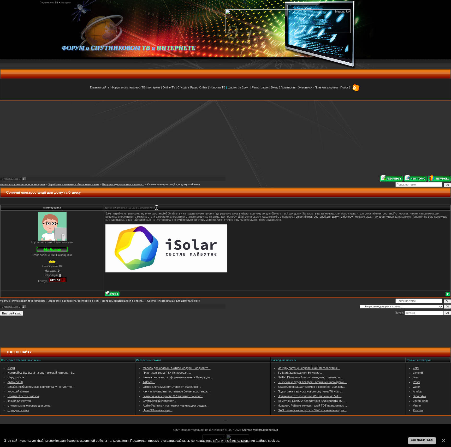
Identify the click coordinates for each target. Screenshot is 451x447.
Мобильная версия (265, 429)
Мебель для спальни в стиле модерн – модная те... (177, 367)
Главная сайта (99, 87)
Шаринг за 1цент (239, 87)
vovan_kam (420, 400)
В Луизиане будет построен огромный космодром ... (312, 382)
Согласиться (422, 440)
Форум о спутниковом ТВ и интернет (135, 87)
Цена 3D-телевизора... (158, 410)
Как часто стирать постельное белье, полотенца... (176, 391)
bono (416, 377)
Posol (416, 382)
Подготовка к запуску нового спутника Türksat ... (310, 391)
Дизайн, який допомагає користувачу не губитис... (41, 386)
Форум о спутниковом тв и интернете (22, 184)
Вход (274, 87)
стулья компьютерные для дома (29, 405)
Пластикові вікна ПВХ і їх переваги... (167, 372)
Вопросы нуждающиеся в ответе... (123, 184)
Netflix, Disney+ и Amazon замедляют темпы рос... (311, 377)
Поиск (344, 87)
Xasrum (418, 410)
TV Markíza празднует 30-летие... (300, 372)
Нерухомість (16, 377)
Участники (305, 87)
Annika (417, 391)
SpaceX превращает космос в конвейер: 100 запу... (312, 386)
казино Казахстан (19, 400)
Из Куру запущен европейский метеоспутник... (309, 367)
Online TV (169, 87)
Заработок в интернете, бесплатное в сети (73, 184)
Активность (288, 87)
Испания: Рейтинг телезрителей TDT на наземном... (312, 405)
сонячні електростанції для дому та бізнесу (324, 216)
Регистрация (260, 87)
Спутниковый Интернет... (159, 400)
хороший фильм (18, 391)
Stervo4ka (419, 396)
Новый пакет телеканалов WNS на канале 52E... (309, 396)
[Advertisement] (225, 137)
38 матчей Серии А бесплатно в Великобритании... (311, 400)
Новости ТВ (217, 87)
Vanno (417, 405)
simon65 (418, 372)
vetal (416, 367)
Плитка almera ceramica (23, 396)
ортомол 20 (15, 382)
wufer (416, 386)
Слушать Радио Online (192, 87)
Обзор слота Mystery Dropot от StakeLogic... (172, 386)
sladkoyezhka (52, 207)
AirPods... (149, 382)
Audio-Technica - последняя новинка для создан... (175, 405)
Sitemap (247, 429)
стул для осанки (18, 410)
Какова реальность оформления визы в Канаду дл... (177, 377)
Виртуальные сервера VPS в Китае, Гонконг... (173, 396)
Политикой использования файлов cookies (247, 440)
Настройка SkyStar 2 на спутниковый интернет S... (41, 372)
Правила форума (326, 87)
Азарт (11, 367)
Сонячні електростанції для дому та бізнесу (173, 184)
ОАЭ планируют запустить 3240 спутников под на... (312, 410)
